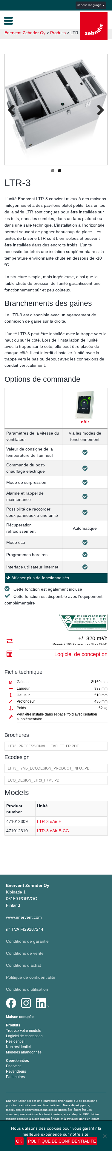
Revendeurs (16, 1071)
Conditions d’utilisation (27, 989)
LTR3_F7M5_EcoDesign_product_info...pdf (50, 768)
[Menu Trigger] (8, 20)
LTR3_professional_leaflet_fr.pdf (43, 746)
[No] (105, 1136)
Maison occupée (20, 1017)
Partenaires (15, 1077)
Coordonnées (17, 1061)
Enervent (13, 1066)
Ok (19, 1141)
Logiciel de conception (81, 654)
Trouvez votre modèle (23, 1031)
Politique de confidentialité (30, 977)
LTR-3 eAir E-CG (53, 830)
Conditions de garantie (27, 941)
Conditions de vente (25, 953)
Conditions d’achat (23, 965)
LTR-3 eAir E (49, 821)
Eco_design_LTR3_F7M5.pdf (35, 780)
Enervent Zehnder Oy (24, 32)
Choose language (89, 5)
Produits (13, 1025)
